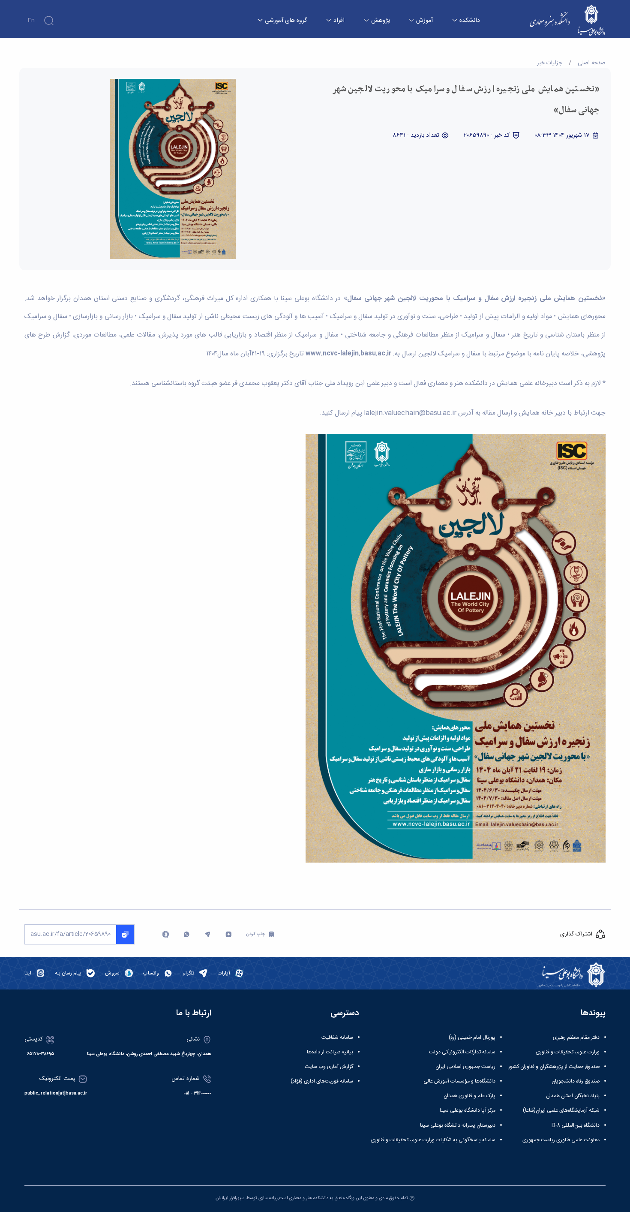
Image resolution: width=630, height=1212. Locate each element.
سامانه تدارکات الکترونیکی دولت (462, 1052)
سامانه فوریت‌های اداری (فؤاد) (322, 1081)
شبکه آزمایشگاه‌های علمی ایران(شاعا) (561, 1110)
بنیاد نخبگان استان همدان (573, 1096)
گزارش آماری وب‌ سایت (329, 1066)
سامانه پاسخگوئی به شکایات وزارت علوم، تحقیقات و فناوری (433, 1140)
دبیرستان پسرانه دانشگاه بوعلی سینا (457, 1125)
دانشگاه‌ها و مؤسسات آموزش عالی (459, 1081)
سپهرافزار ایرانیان (230, 1198)
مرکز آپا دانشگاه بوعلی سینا (467, 1110)
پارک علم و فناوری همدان (469, 1096)
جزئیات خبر (549, 63)
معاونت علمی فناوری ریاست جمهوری (561, 1140)
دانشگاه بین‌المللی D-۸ (576, 1125)
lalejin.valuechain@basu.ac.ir (410, 413)
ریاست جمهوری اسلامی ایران (465, 1066)
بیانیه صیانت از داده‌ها (330, 1052)
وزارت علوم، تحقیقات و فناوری (568, 1052)
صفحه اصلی (592, 63)
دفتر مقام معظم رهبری (576, 1037)
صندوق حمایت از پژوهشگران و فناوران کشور (554, 1066)
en (31, 20)
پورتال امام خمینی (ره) (472, 1037)
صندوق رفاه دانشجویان (576, 1081)
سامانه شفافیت (337, 1037)
